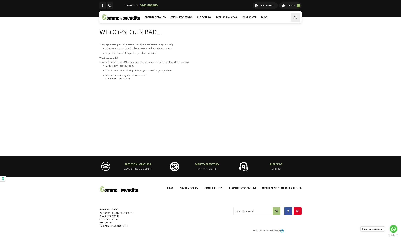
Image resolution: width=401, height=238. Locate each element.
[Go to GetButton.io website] (393, 235)
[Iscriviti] (276, 211)
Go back (110, 65)
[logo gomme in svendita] (121, 17)
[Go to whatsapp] (393, 229)
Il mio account (267, 5)
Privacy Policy (188, 188)
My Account (124, 78)
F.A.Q (170, 188)
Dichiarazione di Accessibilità (282, 188)
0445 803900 (149, 5)
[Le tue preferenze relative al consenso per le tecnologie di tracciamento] (3, 178)
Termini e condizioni (242, 188)
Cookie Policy (214, 188)
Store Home (111, 78)
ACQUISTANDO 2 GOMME (137, 168)
